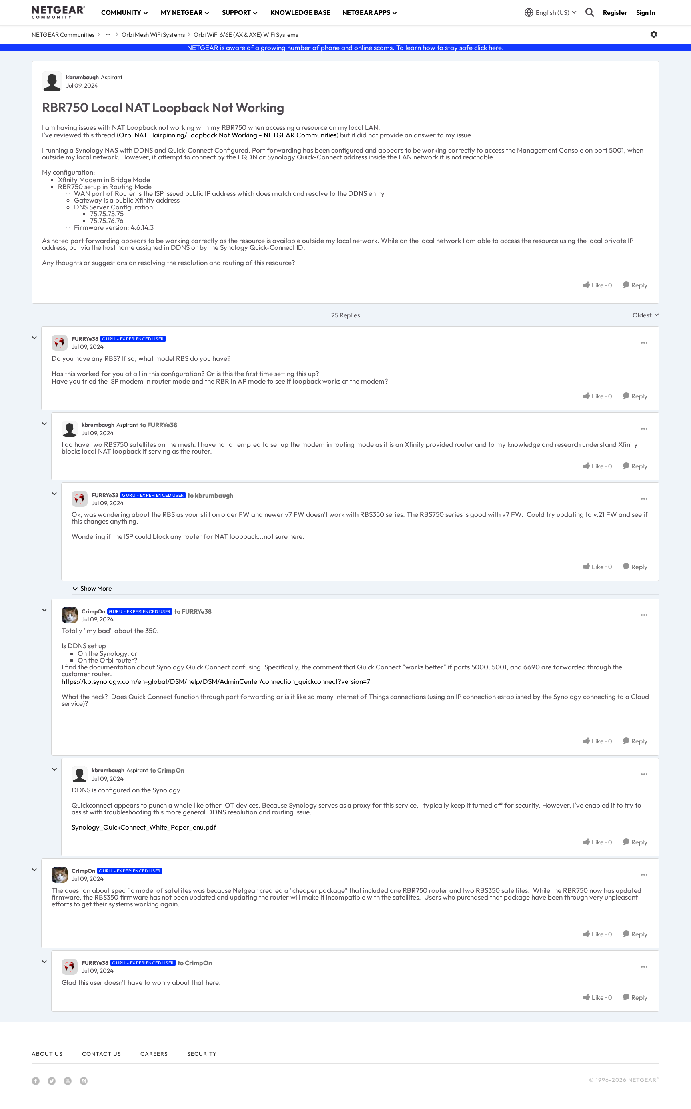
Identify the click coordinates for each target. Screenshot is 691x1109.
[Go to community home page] (58, 12)
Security (202, 1053)
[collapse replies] (34, 338)
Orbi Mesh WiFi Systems (153, 34)
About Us (47, 1053)
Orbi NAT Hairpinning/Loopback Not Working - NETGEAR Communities (227, 135)
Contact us (101, 1053)
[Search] (590, 12)
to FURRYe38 (158, 425)
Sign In (645, 12)
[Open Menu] (653, 34)
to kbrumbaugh (210, 495)
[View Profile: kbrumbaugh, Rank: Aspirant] (52, 81)
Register (615, 12)
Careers (154, 1053)
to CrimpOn (167, 770)
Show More (96, 588)
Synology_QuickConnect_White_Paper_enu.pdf (144, 827)
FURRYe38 (85, 339)
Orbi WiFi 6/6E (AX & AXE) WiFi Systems (246, 34)
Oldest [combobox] (646, 315)
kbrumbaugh (82, 77)
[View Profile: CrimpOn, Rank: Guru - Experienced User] (70, 615)
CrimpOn (93, 611)
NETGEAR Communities (63, 34)
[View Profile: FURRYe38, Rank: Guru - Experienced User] (60, 343)
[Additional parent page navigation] (108, 34)
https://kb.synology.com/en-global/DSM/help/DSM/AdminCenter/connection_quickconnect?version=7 (216, 681)
